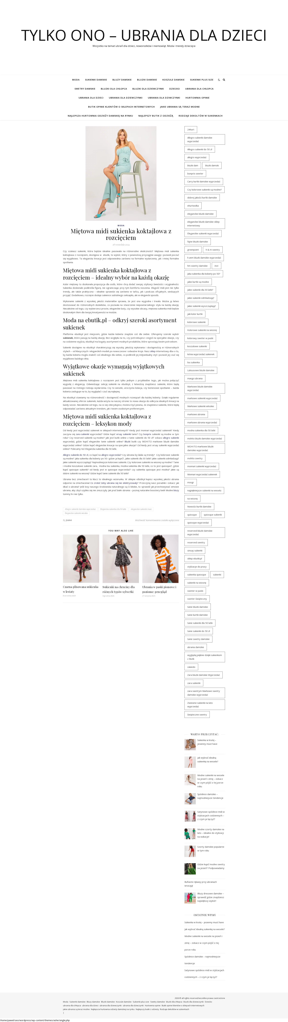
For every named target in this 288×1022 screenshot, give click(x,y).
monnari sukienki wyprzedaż (201, 466)
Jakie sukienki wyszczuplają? (201, 305)
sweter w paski (195, 590)
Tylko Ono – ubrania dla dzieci (144, 34)
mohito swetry (194, 458)
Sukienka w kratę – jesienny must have (204, 922)
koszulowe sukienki (197, 346)
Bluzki (127, 441)
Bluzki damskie (147, 79)
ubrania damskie (195, 647)
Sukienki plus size (201, 79)
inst (216, 265)
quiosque (192, 514)
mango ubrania (194, 378)
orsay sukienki (123, 434)
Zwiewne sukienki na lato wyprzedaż (200, 704)
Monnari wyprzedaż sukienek (202, 474)
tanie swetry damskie (198, 638)
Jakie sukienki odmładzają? (200, 297)
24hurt (190, 129)
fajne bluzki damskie (197, 241)
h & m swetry (213, 249)
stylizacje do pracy (197, 566)
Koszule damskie (173, 79)
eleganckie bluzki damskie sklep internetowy (203, 223)
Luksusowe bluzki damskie (200, 370)
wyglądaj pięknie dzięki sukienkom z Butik (204, 657)
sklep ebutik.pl (194, 558)
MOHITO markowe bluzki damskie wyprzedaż (200, 448)
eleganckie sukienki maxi (141, 509)
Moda (76, 79)
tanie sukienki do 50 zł (198, 631)
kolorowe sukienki (196, 322)
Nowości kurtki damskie (199, 506)
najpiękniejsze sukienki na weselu (204, 490)
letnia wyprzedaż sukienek (200, 354)
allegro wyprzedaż (111, 454)
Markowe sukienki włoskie (200, 406)
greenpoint (193, 249)
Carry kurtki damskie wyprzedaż (203, 181)
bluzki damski (212, 165)
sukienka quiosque (196, 574)
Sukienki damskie (96, 79)
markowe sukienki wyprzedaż (202, 398)
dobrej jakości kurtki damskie (202, 197)
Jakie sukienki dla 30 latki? (200, 289)
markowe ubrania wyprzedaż (202, 422)
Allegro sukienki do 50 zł (75, 454)
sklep (153, 351)
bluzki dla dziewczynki (148, 88)
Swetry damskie (85, 88)
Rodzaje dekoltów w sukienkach (201, 115)
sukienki (217, 574)
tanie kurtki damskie (197, 614)
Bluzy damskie (122, 79)
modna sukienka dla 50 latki (201, 430)
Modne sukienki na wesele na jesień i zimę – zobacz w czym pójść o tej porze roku (203, 943)
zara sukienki (82, 434)
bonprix (147, 434)
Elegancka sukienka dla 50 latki (113, 509)
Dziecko (174, 88)
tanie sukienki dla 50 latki (200, 622)
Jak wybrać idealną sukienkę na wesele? (204, 929)
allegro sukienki (171, 437)
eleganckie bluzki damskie (200, 213)
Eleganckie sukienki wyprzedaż (203, 233)
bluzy (176, 490)
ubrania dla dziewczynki (125, 97)
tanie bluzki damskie (197, 606)
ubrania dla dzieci (91, 97)
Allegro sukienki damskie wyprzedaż (80, 509)
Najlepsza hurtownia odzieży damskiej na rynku (100, 115)
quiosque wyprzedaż (198, 522)
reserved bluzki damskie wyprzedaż (199, 532)
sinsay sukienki (194, 550)
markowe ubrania (196, 414)
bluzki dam (192, 165)
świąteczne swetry (197, 714)
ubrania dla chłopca (199, 88)
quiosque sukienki (213, 514)
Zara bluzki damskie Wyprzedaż (203, 674)
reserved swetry (196, 542)
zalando (191, 666)
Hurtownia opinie (198, 97)
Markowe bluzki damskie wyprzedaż (199, 388)
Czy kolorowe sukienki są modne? (204, 189)
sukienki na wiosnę (196, 582)
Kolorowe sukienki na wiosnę (202, 330)
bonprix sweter (195, 173)
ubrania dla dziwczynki (164, 97)
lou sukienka (193, 362)
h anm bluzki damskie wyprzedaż (204, 257)
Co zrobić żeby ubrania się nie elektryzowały (113, 482)
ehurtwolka (193, 205)
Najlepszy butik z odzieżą (155, 115)
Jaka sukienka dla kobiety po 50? (203, 273)
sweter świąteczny (197, 598)
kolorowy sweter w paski (200, 338)
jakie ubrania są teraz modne (180, 106)
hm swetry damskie (197, 265)
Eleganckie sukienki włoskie (76, 513)
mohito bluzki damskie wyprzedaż (204, 438)
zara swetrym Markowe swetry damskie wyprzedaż (203, 692)
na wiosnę (192, 498)
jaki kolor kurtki (194, 313)
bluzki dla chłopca (114, 88)
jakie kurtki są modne (198, 281)
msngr (190, 482)
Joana (69, 520)
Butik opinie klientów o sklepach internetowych (121, 106)
